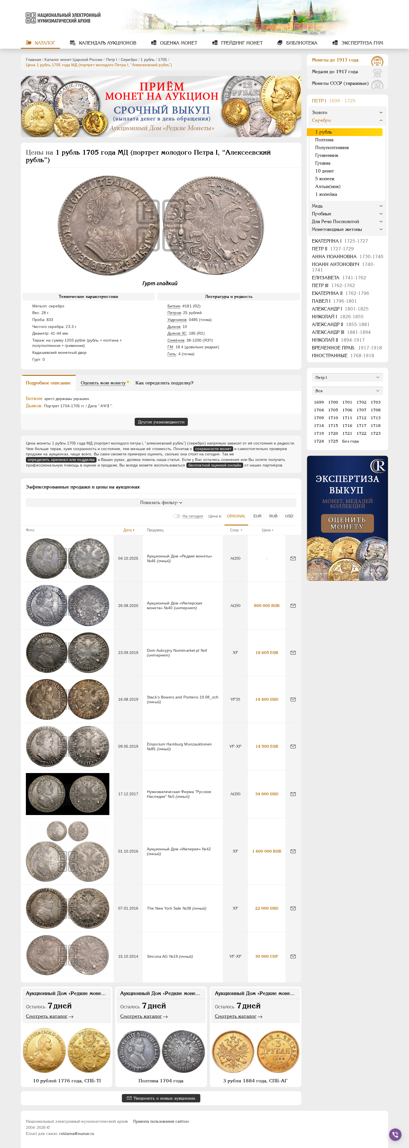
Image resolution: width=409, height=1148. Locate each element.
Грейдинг (241, 43)
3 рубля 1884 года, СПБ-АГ (255, 1080)
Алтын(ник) (328, 186)
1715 (333, 425)
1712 (361, 418)
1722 (361, 433)
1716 (347, 425)
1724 (319, 441)
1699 (319, 402)
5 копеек (324, 178)
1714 (319, 425)
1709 (319, 418)
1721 (347, 433)
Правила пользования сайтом (161, 1121)
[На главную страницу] (62, 18)
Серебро (129, 59)
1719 (319, 433)
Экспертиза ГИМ (361, 43)
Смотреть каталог (47, 1016)
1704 (319, 410)
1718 (376, 425)
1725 (333, 441)
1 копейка (326, 194)
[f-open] (395, 1134)
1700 (333, 402)
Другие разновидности (161, 421)
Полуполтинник (332, 147)
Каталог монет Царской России (73, 59)
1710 (333, 418)
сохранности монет (213, 448)
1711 (347, 418)
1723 (376, 433)
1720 (333, 433)
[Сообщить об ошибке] (293, 558)
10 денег (324, 171)
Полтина (324, 139)
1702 (361, 402)
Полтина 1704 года (161, 1080)
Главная (33, 59)
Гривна (323, 163)
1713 (376, 418)
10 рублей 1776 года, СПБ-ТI (67, 1080)
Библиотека (301, 43)
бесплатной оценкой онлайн (215, 465)
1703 (376, 402)
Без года (350, 441)
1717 (361, 425)
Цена (266, 530)
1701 (347, 402)
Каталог (44, 43)
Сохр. (235, 530)
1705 (162, 59)
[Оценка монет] (347, 518)
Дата (128, 530)
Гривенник (326, 155)
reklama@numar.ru (76, 1133)
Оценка (178, 43)
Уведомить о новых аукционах (164, 1098)
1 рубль (147, 59)
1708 (376, 410)
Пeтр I (111, 59)
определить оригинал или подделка (61, 459)
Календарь (107, 43)
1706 (347, 410)
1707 (361, 410)
